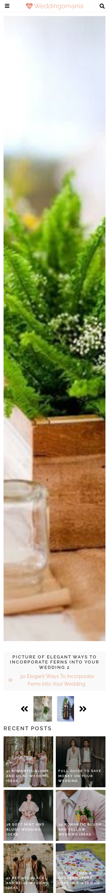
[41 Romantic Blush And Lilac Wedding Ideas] (28, 761)
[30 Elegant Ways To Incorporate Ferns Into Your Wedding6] (43, 709)
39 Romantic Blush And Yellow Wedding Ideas (79, 829)
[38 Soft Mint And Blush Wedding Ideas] (28, 815)
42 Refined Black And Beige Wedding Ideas (27, 883)
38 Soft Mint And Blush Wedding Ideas (25, 829)
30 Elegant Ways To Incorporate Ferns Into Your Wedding (56, 680)
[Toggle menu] (7, 6)
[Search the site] (102, 6)
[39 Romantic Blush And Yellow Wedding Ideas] (80, 815)
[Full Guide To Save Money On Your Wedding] (80, 761)
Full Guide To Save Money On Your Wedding (79, 776)
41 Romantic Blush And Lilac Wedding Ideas (27, 776)
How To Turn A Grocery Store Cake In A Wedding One (79, 880)
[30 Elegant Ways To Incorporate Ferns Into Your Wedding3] (66, 709)
